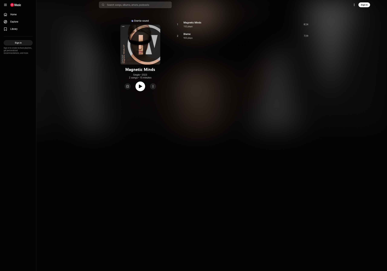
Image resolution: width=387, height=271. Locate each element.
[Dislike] (289, 24)
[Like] (283, 24)
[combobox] (139, 5)
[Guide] (5, 5)
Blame (187, 34)
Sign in (364, 5)
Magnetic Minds (192, 22)
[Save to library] (127, 86)
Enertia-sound (141, 20)
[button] (128, 86)
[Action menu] (153, 86)
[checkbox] (306, 24)
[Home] (15, 5)
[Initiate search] (103, 4)
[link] (18, 14)
